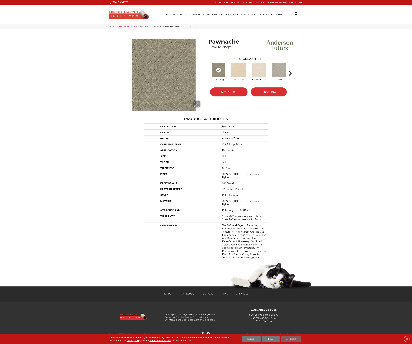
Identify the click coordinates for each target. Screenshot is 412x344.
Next (290, 68)
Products (135, 26)
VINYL (225, 294)
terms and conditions (160, 340)
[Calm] (278, 70)
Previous (206, 68)
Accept (251, 339)
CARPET (168, 294)
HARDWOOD (187, 294)
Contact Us (228, 92)
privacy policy (133, 340)
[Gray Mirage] (218, 70)
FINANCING (269, 92)
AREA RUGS (242, 294)
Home (108, 26)
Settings (291, 339)
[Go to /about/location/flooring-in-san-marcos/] (263, 316)
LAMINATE (208, 294)
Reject (271, 339)
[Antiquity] (238, 70)
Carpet (126, 26)
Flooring (117, 26)
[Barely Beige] (258, 70)
